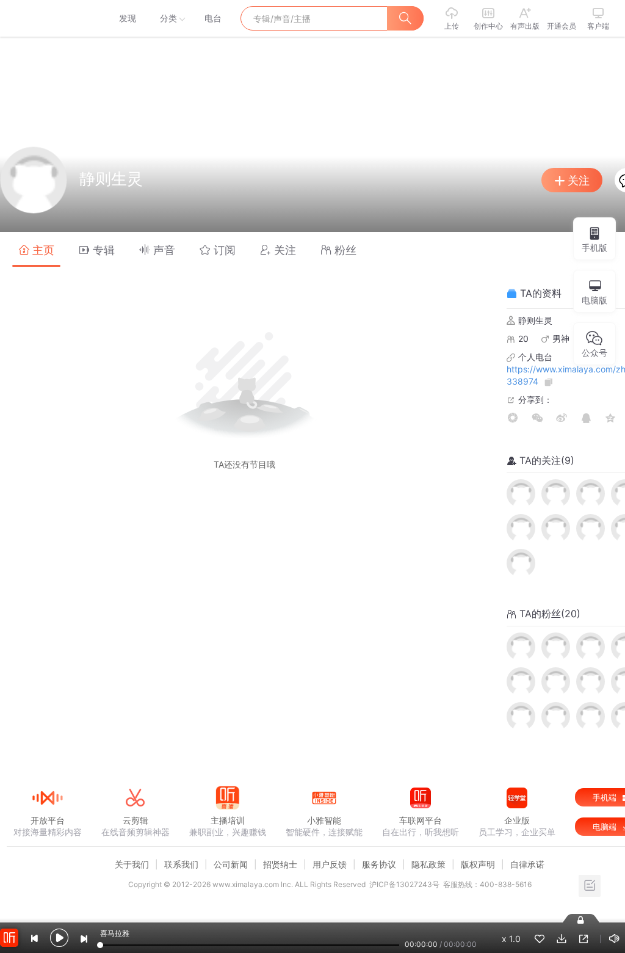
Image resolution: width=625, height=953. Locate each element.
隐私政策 (428, 864)
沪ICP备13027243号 (404, 884)
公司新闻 (231, 864)
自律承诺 (527, 864)
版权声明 (478, 864)
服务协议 (379, 864)
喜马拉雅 (47, 18)
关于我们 (132, 864)
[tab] (36, 249)
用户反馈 (329, 864)
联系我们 (181, 864)
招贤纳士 (280, 864)
